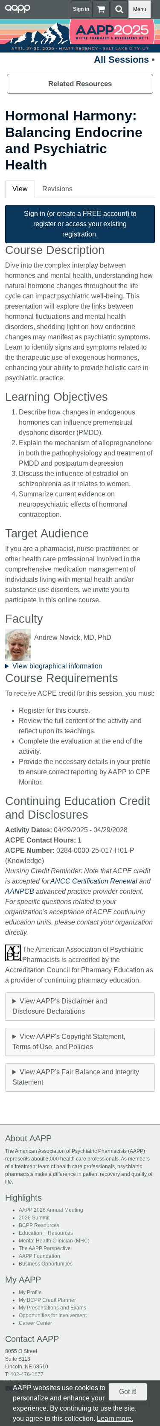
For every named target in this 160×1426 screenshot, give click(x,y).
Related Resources (80, 84)
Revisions (57, 188)
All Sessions (121, 59)
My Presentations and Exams (52, 1308)
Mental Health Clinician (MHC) (54, 1241)
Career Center (35, 1323)
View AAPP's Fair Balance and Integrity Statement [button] (75, 1077)
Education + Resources (46, 1233)
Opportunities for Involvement (53, 1315)
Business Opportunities (46, 1264)
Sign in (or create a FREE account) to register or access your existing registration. (80, 224)
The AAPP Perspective (45, 1248)
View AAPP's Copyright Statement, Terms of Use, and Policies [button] (68, 1041)
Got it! (128, 1391)
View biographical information (57, 666)
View (20, 188)
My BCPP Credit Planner (47, 1300)
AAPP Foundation (39, 1256)
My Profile (30, 1292)
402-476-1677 (27, 1374)
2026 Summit (34, 1218)
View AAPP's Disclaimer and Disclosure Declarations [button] (59, 1006)
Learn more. (115, 1418)
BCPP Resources (39, 1225)
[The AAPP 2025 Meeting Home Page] (80, 35)
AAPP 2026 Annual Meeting (51, 1210)
